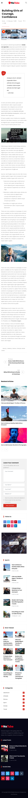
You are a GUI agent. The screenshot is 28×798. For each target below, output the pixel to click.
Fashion (14, 348)
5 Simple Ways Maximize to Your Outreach (17, 590)
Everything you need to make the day (18, 612)
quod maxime (9, 124)
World (2, 350)
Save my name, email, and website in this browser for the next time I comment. (15, 500)
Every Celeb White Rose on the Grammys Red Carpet (16, 362)
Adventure (6, 692)
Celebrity (9, 348)
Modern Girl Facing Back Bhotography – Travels (18, 602)
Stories (5, 706)
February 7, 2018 (12, 21)
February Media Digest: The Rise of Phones (13, 403)
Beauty (4, 348)
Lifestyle (19, 348)
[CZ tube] (14, 3)
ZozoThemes (14, 794)
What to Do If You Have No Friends (17, 757)
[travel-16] (14, 253)
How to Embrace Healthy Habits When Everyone (18, 566)
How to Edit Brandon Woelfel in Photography (13, 445)
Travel (20, 21)
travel (3, 21)
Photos (5, 699)
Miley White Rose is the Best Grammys (12, 372)
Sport (5, 702)
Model (23, 348)
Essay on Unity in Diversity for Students (18, 747)
